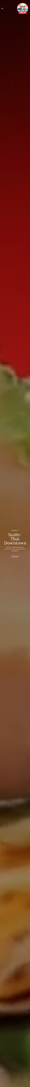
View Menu (15, 556)
